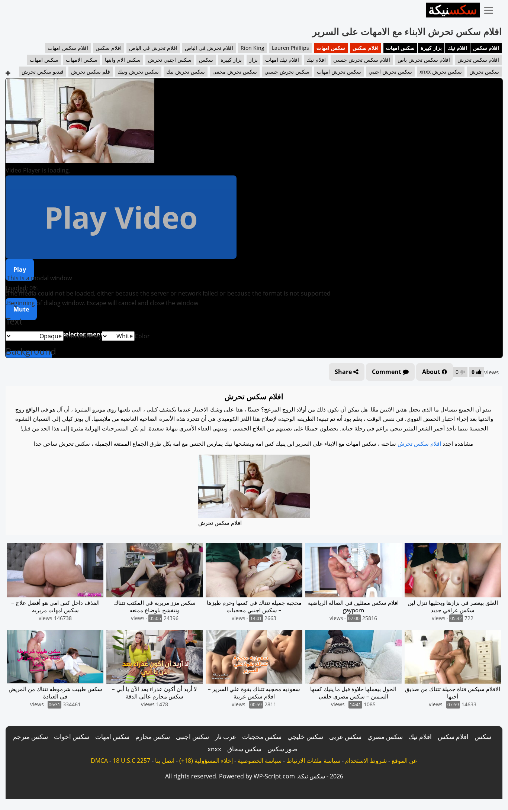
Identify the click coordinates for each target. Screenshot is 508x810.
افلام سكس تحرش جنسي (361, 59)
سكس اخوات (71, 736)
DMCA (99, 760)
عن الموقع (404, 760)
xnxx (214, 749)
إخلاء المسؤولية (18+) (206, 760)
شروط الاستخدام (366, 760)
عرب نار (225, 736)
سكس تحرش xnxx (440, 71)
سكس (206, 59)
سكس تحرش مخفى (234, 71)
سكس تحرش (484, 71)
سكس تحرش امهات (339, 71)
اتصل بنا (164, 760)
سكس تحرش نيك (185, 71)
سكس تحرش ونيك (138, 71)
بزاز (253, 59)
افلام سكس (486, 47)
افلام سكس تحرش (478, 59)
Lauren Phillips (290, 47)
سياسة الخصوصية (260, 760)
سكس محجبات (262, 736)
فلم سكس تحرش (90, 71)
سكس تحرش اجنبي (390, 71)
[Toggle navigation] (491, 9)
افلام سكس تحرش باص (424, 59)
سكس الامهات (81, 59)
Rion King (252, 47)
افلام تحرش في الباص (153, 47)
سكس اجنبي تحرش (170, 59)
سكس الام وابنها (123, 59)
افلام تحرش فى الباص (209, 47)
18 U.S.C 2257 (131, 760)
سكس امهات (400, 47)
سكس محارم (152, 736)
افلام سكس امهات (68, 47)
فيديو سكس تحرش (43, 71)
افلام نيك (457, 47)
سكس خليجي (305, 736)
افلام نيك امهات (282, 59)
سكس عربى (345, 736)
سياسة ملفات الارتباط (313, 760)
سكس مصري (385, 736)
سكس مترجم (30, 736)
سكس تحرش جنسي (286, 71)
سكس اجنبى (192, 736)
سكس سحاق (244, 749)
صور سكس (282, 749)
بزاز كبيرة (431, 47)
